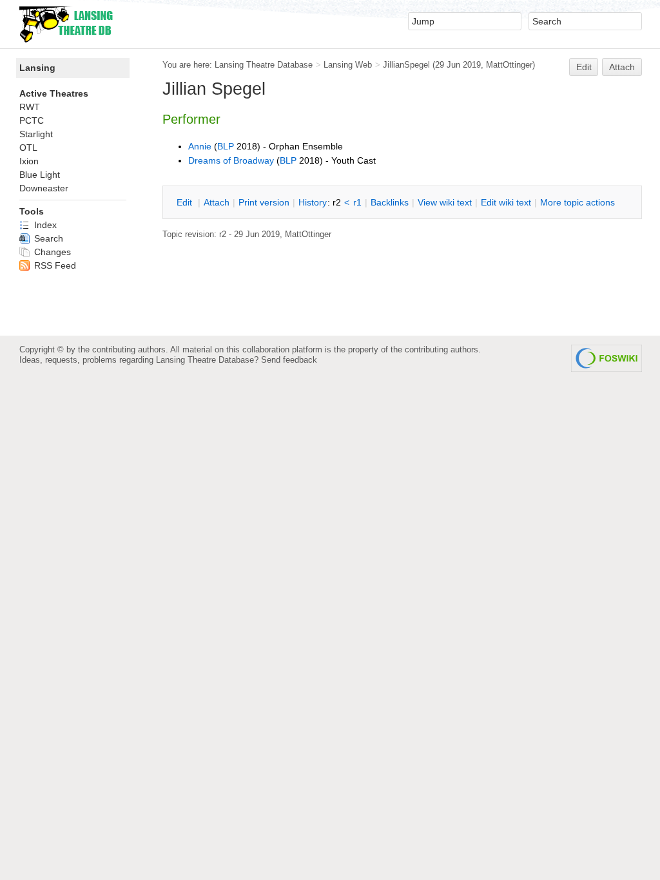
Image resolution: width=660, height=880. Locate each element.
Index (44, 225)
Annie (199, 146)
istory (312, 202)
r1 (357, 202)
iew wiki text (445, 202)
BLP (225, 146)
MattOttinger (509, 65)
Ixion (29, 161)
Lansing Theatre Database (264, 65)
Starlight (36, 134)
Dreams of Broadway (231, 160)
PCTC (31, 120)
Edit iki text (506, 202)
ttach (216, 202)
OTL (28, 147)
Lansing (37, 67)
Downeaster (43, 188)
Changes (51, 252)
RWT (29, 107)
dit (186, 202)
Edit (584, 67)
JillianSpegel (406, 65)
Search (47, 238)
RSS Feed (54, 265)
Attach (622, 67)
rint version (263, 202)
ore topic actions (577, 202)
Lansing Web (348, 65)
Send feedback (289, 360)
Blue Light (39, 174)
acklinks (390, 202)
